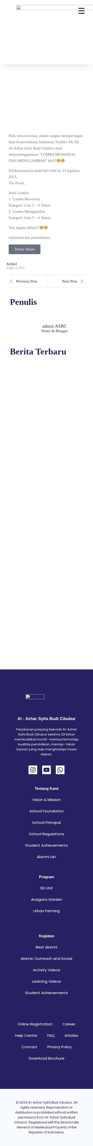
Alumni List (46, 856)
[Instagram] (33, 769)
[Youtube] (46, 769)
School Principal (46, 822)
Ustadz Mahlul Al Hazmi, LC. (38, 585)
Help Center (26, 1035)
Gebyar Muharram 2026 (32, 619)
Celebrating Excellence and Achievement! (35, 553)
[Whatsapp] (60, 769)
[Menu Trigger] (81, 10)
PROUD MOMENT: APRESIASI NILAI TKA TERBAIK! (41, 518)
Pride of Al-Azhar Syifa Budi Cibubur (37, 479)
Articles (71, 1035)
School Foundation (47, 811)
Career (68, 1024)
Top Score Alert (22, 447)
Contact (29, 1046)
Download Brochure (46, 1058)
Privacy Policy (59, 1046)
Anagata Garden (46, 899)
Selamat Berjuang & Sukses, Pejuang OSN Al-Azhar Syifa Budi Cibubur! (46, 385)
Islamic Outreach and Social (46, 958)
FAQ (51, 1035)
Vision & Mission (46, 799)
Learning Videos (46, 981)
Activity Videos (46, 969)
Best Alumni (46, 947)
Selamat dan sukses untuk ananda (42, 417)
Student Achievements (46, 845)
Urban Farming (46, 910)
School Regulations (46, 833)
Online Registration (35, 1024)
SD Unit (46, 888)
